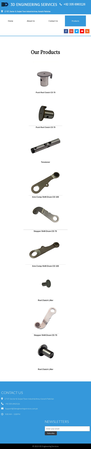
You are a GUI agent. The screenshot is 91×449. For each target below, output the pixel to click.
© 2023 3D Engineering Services (45, 446)
